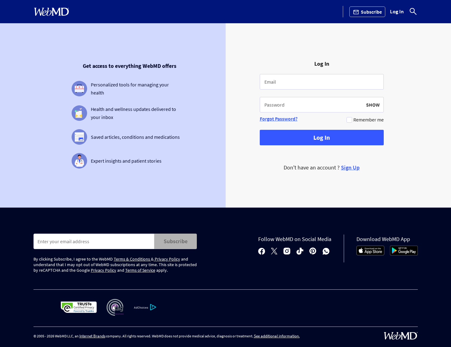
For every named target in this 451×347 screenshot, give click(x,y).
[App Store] (370, 254)
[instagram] (286, 252)
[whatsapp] (326, 252)
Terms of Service (140, 270)
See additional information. (277, 336)
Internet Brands (92, 336)
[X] (274, 252)
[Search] (413, 11)
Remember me (368, 119)
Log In (397, 12)
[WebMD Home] (51, 12)
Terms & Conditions (132, 259)
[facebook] (261, 252)
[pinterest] (312, 252)
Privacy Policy (167, 259)
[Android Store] (404, 254)
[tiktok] (299, 252)
